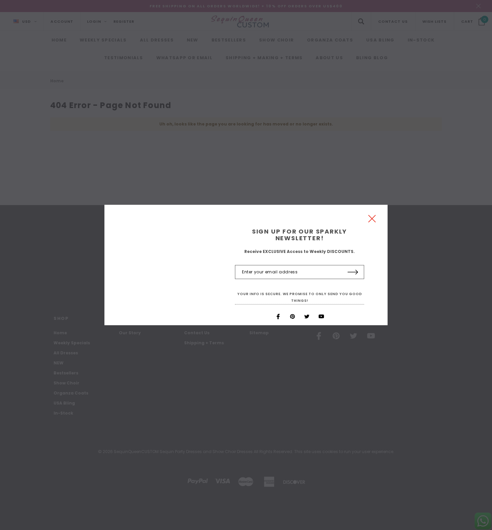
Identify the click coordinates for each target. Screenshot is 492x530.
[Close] (372, 220)
